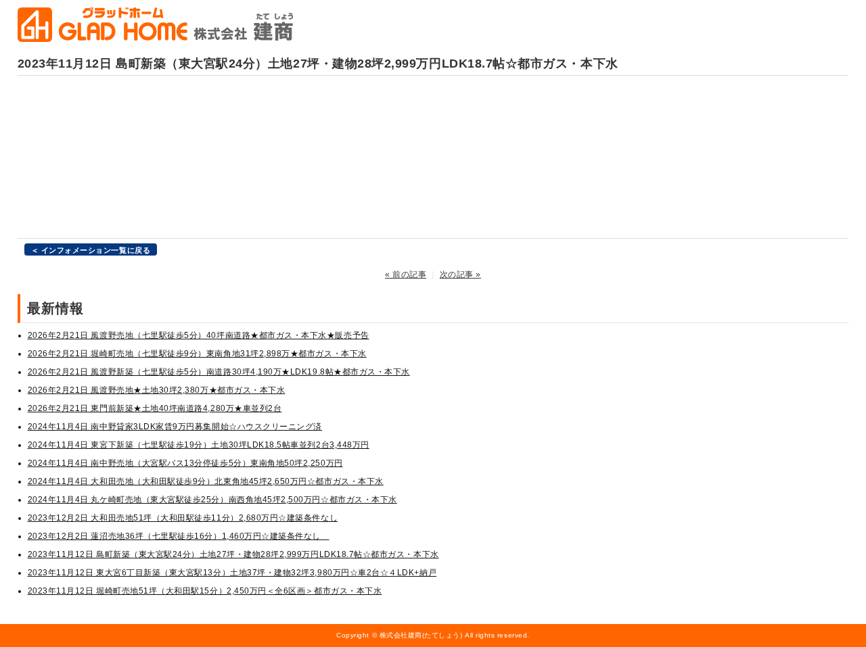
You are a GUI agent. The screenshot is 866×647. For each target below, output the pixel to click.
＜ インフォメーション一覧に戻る (91, 250)
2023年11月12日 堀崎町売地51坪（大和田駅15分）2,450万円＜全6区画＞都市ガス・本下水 (205, 591)
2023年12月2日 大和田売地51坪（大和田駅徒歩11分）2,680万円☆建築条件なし (183, 518)
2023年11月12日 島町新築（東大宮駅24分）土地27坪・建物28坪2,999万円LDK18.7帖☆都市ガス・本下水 (233, 554)
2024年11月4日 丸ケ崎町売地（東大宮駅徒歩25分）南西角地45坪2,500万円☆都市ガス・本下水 (212, 499)
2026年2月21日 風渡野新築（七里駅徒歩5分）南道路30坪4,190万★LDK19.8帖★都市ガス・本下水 (219, 372)
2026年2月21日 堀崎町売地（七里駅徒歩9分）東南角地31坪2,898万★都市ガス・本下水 (197, 353)
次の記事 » (460, 274)
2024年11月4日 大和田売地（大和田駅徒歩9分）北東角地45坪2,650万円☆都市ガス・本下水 (206, 481)
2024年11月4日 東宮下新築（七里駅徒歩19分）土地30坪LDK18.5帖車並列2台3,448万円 (198, 445)
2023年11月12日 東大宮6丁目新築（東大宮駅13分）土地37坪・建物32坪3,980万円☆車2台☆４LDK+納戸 (232, 572)
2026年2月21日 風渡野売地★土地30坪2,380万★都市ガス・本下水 (157, 390)
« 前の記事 (405, 274)
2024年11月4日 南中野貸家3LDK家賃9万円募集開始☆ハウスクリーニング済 (175, 426)
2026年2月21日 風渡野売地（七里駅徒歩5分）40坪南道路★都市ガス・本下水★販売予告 (198, 335)
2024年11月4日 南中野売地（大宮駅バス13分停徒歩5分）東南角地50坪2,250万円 (185, 463)
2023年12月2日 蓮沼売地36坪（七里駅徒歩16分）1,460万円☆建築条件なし (178, 536)
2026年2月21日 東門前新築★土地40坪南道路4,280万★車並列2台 (155, 408)
